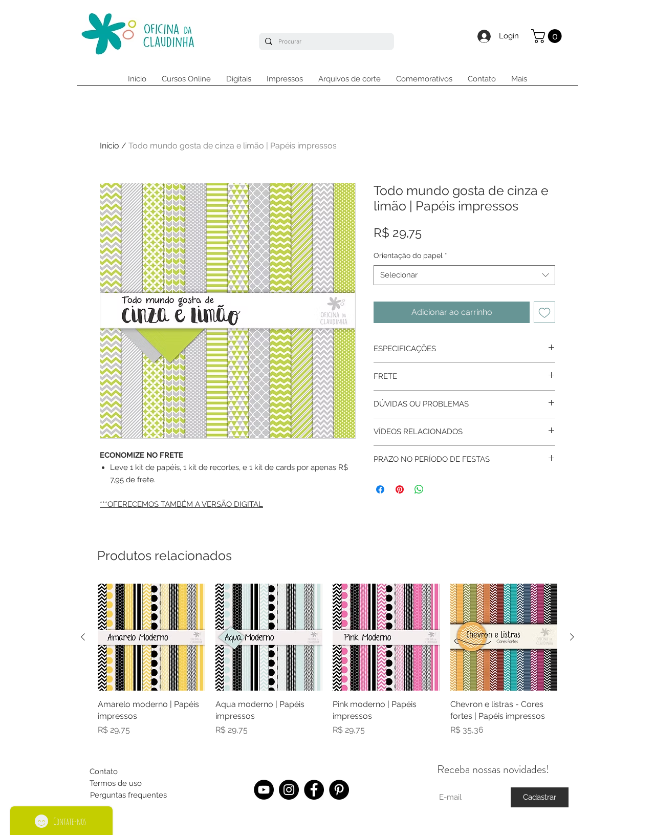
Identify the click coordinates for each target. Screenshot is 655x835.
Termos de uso (116, 783)
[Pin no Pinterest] (400, 489)
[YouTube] (264, 790)
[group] (327, 665)
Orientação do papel (410, 255)
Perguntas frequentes (128, 795)
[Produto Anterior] (83, 637)
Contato (104, 771)
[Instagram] (289, 790)
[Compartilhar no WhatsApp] (419, 489)
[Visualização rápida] (151, 637)
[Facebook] (314, 790)
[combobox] (464, 275)
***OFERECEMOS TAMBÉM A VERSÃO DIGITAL (181, 504)
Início (109, 146)
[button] (548, 36)
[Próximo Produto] (572, 637)
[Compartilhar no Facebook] (380, 489)
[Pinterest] (339, 790)
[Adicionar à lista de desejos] (544, 312)
